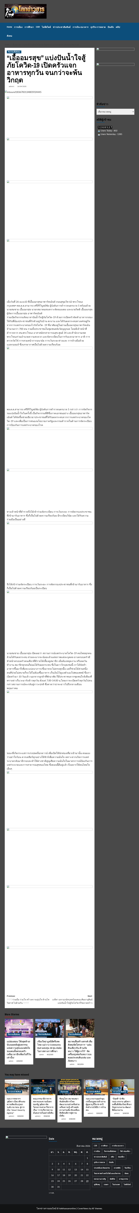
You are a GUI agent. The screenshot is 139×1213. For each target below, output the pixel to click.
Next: (72, 999)
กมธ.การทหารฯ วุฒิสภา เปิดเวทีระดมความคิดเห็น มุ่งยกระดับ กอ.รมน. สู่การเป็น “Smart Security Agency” (16, 1105)
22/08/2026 (72, 1119)
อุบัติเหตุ (97, 1184)
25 (64, 1181)
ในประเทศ (64, 1092)
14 (82, 1170)
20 (75, 1175)
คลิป (118, 27)
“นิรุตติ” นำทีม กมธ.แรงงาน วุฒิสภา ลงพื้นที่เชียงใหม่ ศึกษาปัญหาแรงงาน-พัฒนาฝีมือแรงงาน (122, 1104)
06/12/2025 (50, 1055)
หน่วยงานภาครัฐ (100, 1179)
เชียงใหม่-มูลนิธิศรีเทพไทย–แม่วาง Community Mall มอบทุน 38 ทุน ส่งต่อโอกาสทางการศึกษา (49, 1046)
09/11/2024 (80, 1064)
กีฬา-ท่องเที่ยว (125, 1151)
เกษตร (106, 1184)
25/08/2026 (47, 1116)
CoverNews (83, 1208)
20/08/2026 (99, 1113)
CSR (38, 26)
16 (52, 1175)
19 (69, 1175)
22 (87, 1175)
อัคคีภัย (112, 1179)
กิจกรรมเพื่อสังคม (14, 52)
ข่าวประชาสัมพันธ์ (62, 27)
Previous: (28, 999)
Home (9, 26)
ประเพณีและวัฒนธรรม (102, 1168)
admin (11, 1061)
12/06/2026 (19, 1061)
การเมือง (18, 27)
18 (64, 1175)
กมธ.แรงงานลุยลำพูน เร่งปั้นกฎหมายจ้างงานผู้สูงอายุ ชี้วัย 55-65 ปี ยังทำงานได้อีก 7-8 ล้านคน (96, 1104)
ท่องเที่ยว (121, 1157)
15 (87, 1170)
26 (69, 1181)
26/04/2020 (21, 86)
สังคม (9, 35)
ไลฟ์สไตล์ (46, 27)
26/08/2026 (20, 1116)
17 (58, 1175)
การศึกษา (29, 27)
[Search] (132, 31)
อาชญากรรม (123, 1179)
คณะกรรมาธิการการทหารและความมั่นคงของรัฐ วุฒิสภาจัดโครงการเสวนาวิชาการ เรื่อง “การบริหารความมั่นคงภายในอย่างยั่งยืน (43, 1105)
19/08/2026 (126, 1113)
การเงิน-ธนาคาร (81, 27)
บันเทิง (111, 27)
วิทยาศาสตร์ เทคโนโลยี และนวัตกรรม (107, 1173)
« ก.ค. (51, 1193)
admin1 (11, 86)
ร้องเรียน (128, 1168)
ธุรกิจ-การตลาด (98, 27)
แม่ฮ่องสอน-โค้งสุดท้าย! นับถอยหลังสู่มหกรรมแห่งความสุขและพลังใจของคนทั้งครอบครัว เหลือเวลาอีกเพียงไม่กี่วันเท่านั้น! (19, 1049)
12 (69, 1170)
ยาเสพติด (117, 1168)
